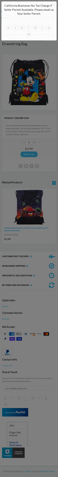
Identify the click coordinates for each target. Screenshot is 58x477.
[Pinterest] (22, 28)
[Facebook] (15, 28)
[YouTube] (49, 28)
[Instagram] (35, 28)
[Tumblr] (42, 28)
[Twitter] (8, 28)
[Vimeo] (29, 34)
